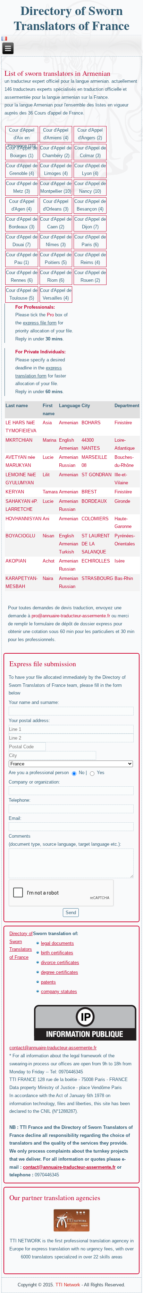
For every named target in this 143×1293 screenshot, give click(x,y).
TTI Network (68, 1284)
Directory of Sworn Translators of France (71, 17)
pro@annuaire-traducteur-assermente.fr (71, 615)
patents (48, 982)
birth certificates (57, 952)
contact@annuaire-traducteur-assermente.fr (52, 1047)
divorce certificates (60, 962)
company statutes (59, 991)
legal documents (57, 943)
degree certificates (59, 972)
